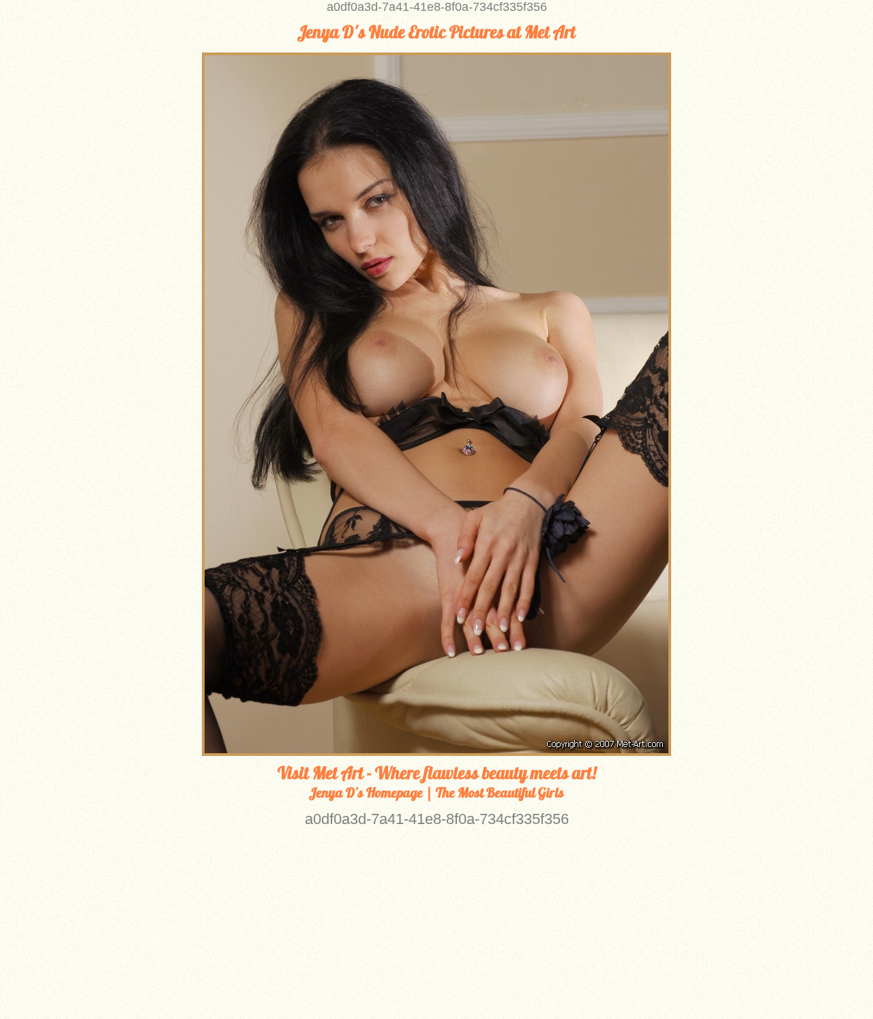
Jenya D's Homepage (366, 792)
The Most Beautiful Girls (500, 792)
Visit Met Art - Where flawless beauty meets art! (437, 773)
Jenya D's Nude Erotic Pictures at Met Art (436, 32)
